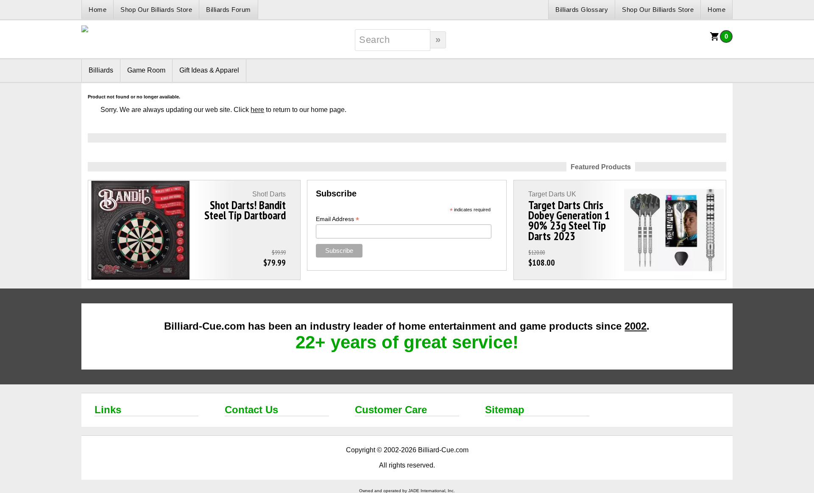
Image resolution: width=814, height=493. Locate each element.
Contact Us (251, 409)
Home (97, 9)
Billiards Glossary (581, 9)
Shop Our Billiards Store (156, 9)
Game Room (146, 70)
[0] (715, 39)
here (257, 109)
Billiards (101, 70)
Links (108, 409)
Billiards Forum (228, 9)
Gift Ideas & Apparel (209, 70)
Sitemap (504, 409)
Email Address (337, 219)
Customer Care (391, 409)
